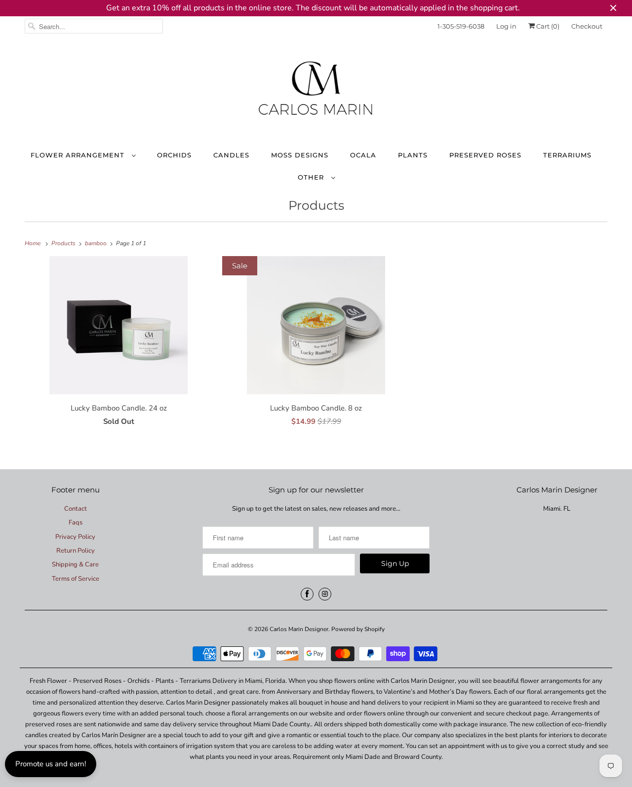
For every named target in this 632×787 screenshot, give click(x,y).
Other (312, 177)
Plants (413, 155)
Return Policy (75, 550)
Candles (231, 155)
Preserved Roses (485, 155)
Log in (506, 26)
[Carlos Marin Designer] (316, 92)
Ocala (363, 155)
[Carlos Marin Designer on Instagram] (324, 594)
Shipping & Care (75, 564)
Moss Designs (299, 155)
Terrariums (567, 155)
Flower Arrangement (79, 155)
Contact (75, 508)
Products (316, 205)
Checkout (586, 26)
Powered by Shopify (358, 629)
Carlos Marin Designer (299, 629)
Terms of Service (75, 578)
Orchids (174, 155)
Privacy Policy (75, 536)
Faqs (75, 522)
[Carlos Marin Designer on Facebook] (307, 594)
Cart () (547, 26)
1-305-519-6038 (460, 26)
